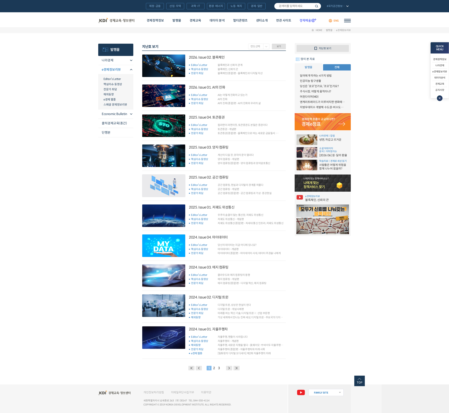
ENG (336, 20)
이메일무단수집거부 (182, 392)
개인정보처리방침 (153, 392)
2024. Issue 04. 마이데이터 (208, 237)
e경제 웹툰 (109, 99)
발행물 (176, 20)
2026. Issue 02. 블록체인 (206, 57)
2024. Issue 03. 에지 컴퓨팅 (208, 267)
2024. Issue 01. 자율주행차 (208, 329)
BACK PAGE (191, 368)
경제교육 (195, 20)
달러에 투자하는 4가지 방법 (316, 76)
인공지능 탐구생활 (310, 81)
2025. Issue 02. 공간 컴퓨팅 (208, 177)
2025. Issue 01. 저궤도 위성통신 (211, 207)
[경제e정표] (323, 121)
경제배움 (308, 20)
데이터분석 (439, 77)
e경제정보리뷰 (343, 30)
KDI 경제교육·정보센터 (116, 20)
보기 (279, 46)
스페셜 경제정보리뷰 (115, 104)
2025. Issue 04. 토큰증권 (206, 117)
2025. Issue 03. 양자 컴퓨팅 (208, 147)
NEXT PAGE (236, 368)
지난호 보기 (325, 48)
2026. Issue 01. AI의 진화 (207, 87)
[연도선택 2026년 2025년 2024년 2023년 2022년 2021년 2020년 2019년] (258, 46)
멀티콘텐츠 (240, 20)
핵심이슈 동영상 (112, 84)
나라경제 (107, 60)
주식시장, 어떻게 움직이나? (315, 91)
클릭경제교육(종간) (114, 123)
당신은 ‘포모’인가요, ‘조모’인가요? (319, 86)
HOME (319, 30)
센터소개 (262, 20)
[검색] (297, 6)
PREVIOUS (199, 368)
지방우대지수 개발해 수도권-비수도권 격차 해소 (323, 107)
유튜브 (301, 392)
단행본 (106, 133)
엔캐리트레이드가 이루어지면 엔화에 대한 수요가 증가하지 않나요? (323, 102)
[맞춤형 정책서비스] (323, 183)
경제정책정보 (155, 20)
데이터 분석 (217, 20)
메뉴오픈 (131, 60)
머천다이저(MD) (309, 97)
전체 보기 (337, 6)
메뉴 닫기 (440, 98)
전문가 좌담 (110, 89)
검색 (316, 6)
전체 (337, 67)
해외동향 (108, 94)
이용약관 (206, 392)
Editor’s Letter (112, 79)
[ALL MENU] (347, 20)
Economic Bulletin (114, 114)
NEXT (229, 368)
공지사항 (439, 90)
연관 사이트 (283, 20)
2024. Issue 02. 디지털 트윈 (208, 297)
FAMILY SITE (321, 392)
